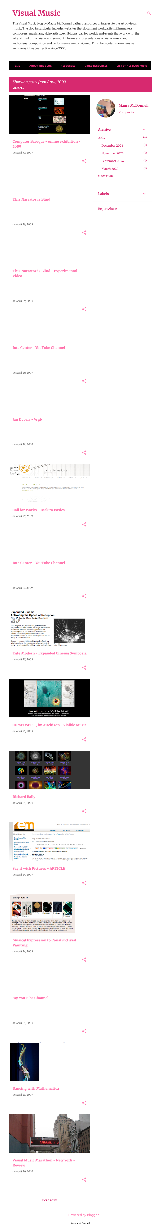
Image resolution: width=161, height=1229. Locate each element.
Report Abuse (107, 209)
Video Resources (96, 65)
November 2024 (112, 153)
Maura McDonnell (133, 105)
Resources (68, 65)
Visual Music (36, 13)
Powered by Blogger (83, 1214)
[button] (84, 161)
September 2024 (112, 161)
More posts (49, 1200)
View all (18, 88)
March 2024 (109, 169)
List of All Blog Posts (132, 65)
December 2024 (112, 145)
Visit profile (126, 112)
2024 (101, 138)
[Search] (149, 13)
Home (16, 65)
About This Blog (40, 65)
